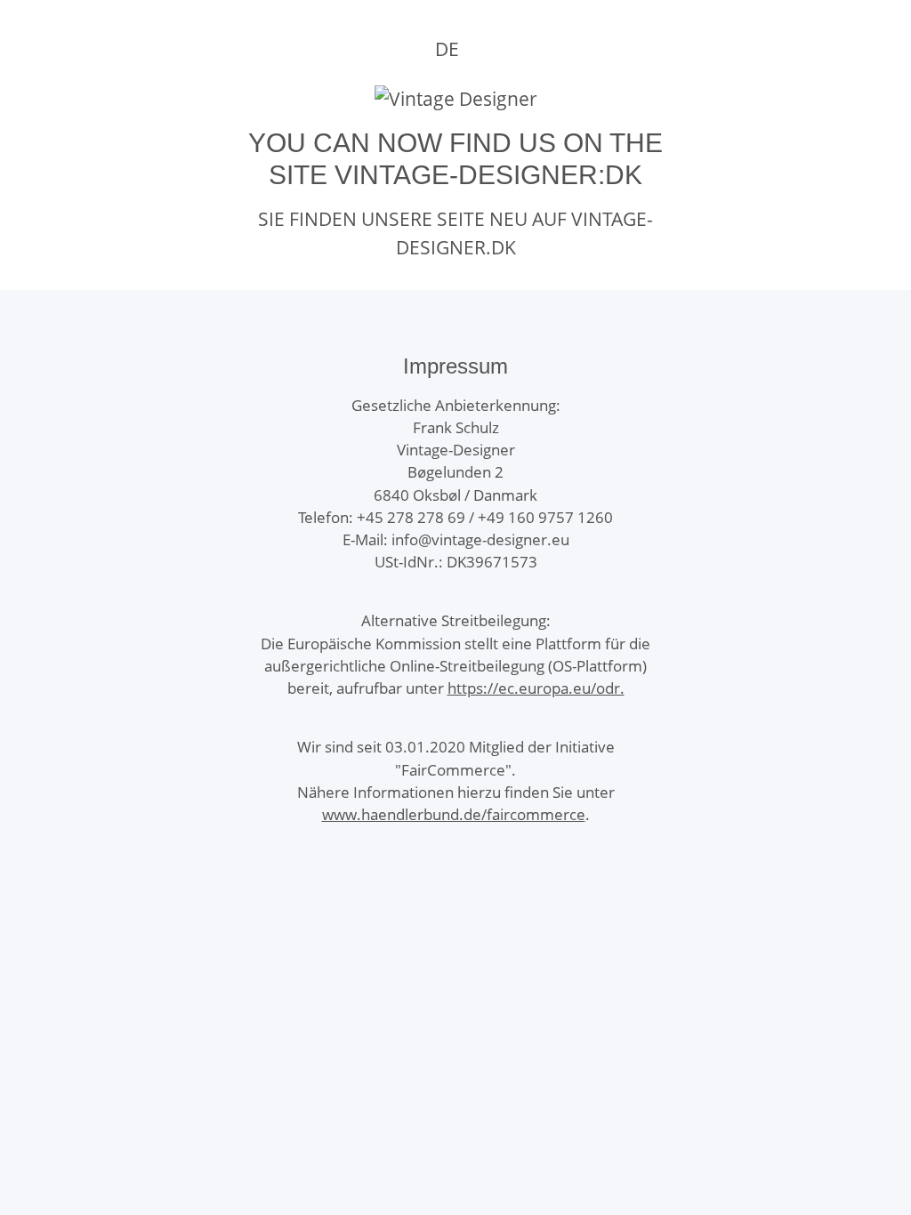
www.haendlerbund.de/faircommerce (453, 814)
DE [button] (447, 48)
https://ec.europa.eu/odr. (536, 688)
